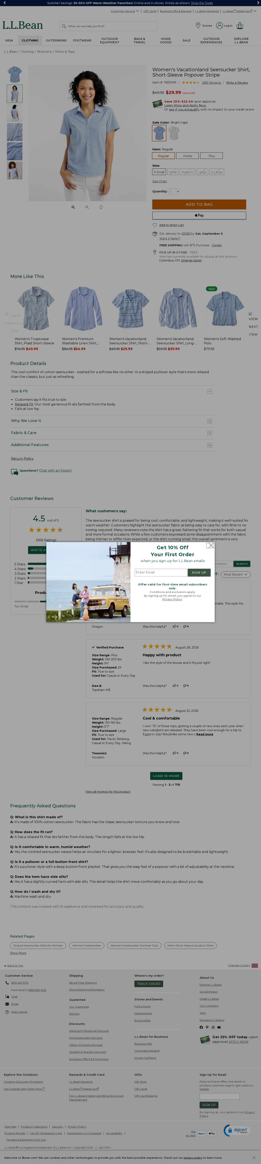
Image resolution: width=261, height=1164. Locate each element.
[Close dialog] (210, 545)
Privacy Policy (172, 599)
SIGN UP (199, 573)
